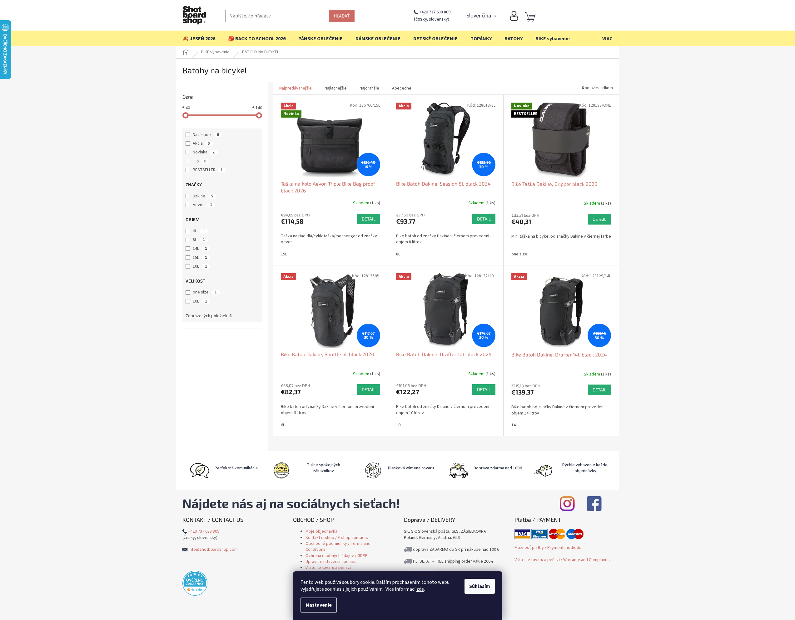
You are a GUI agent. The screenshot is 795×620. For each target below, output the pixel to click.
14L (200, 248)
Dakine (203, 196)
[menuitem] (198, 39)
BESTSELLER (208, 170)
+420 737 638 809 (434, 12)
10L (200, 266)
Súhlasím (479, 586)
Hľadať (342, 15)
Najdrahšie (369, 88)
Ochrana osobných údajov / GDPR (337, 556)
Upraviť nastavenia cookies (331, 562)
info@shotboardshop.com (213, 549)
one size (205, 292)
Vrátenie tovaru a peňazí (328, 567)
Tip (199, 161)
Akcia (201, 143)
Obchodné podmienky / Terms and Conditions (338, 546)
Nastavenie (319, 605)
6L (199, 231)
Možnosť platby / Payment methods (547, 548)
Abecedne (401, 88)
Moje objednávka (321, 531)
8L (199, 240)
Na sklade (206, 135)
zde (420, 589)
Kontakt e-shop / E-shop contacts (337, 538)
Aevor (202, 205)
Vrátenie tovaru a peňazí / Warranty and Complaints (562, 560)
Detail (368, 218)
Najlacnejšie (336, 88)
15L (200, 257)
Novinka (204, 152)
